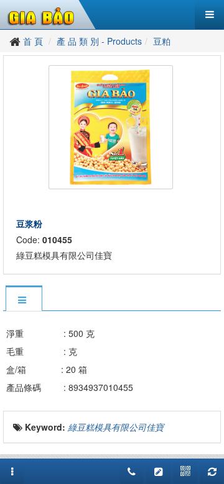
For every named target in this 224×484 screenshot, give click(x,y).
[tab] (23, 299)
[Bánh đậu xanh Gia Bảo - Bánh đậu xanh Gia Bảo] (41, 15)
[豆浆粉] (112, 126)
